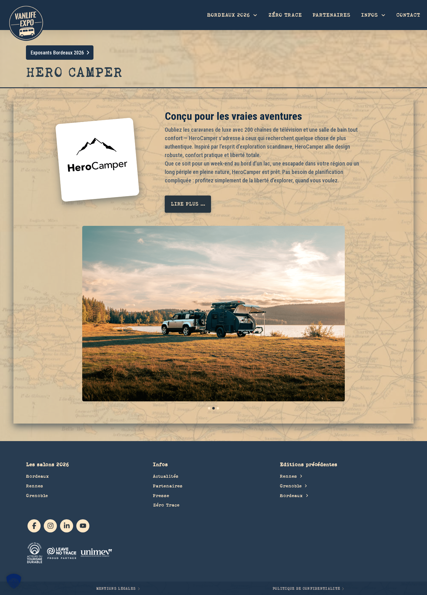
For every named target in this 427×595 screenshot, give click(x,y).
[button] (188, 204)
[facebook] (34, 525)
